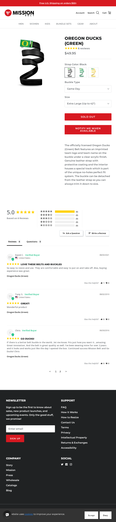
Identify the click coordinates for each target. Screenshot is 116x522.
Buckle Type (72, 82)
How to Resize (70, 417)
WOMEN (34, 23)
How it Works (69, 412)
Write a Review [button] (99, 233)
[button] (102, 283)
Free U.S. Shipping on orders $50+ (58, 3)
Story (9, 465)
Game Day (73, 88)
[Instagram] (71, 464)
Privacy (65, 432)
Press (9, 475)
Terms (65, 427)
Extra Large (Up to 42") (81, 103)
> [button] (66, 371)
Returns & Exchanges (74, 442)
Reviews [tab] (12, 241)
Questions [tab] (32, 241)
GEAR (80, 23)
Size (67, 97)
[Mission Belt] (19, 12)
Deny (105, 515)
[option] (31, 62)
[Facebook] (66, 464)
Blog (9, 490)
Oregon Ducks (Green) (17, 276)
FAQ (63, 407)
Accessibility (68, 447)
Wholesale (12, 480)
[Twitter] (62, 464)
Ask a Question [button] (73, 233)
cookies (29, 514)
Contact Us (68, 422)
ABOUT (93, 23)
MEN (21, 23)
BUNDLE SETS (63, 23)
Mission (10, 470)
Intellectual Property (74, 437)
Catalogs (11, 485)
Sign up (15, 438)
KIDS (47, 23)
